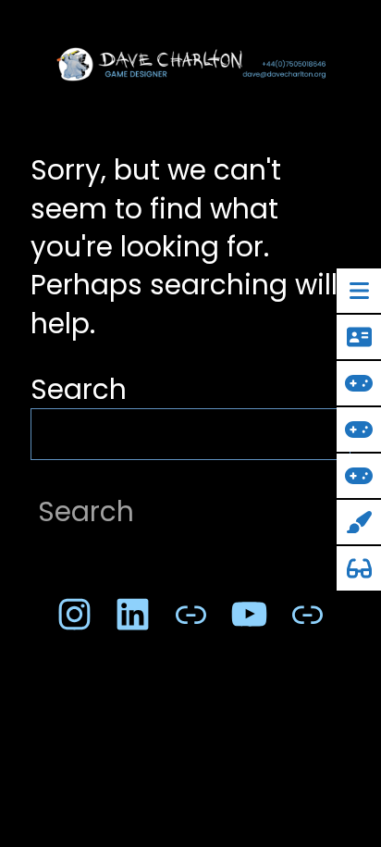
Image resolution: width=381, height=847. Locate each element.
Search (79, 389)
